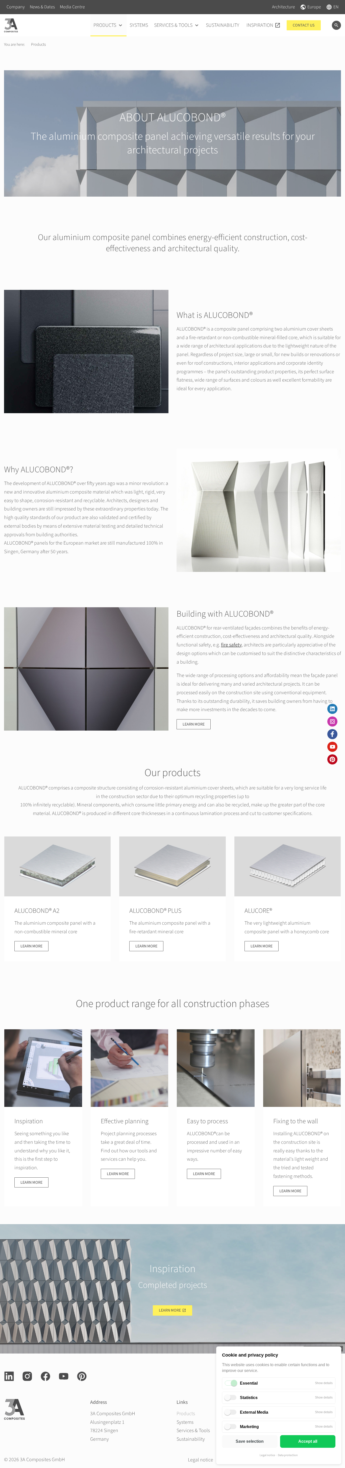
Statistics (249, 1397)
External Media (254, 1412)
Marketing (249, 1427)
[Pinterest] (332, 759)
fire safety (231, 644)
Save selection (250, 1441)
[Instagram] (332, 721)
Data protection (288, 1455)
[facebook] (332, 734)
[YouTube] (332, 747)
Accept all (307, 1441)
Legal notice (267, 1455)
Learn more (194, 724)
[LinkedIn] (332, 709)
